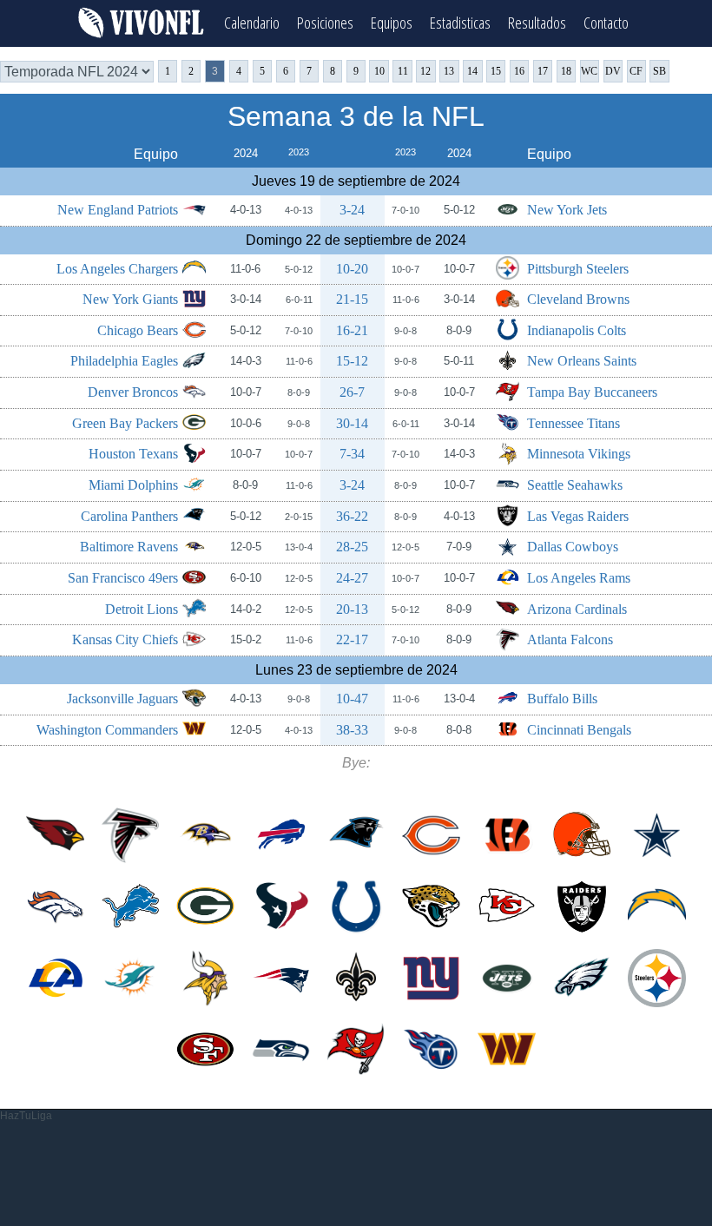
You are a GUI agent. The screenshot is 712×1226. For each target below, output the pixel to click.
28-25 (352, 546)
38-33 (352, 729)
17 (542, 71)
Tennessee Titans (573, 423)
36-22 (352, 516)
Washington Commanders (107, 729)
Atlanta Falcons (570, 639)
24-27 (352, 577)
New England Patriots (117, 209)
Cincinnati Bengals (579, 729)
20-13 (352, 609)
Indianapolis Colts (576, 330)
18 (566, 71)
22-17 (352, 639)
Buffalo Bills (562, 698)
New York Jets (567, 209)
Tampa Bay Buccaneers (592, 392)
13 (449, 71)
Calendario (252, 22)
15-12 (352, 360)
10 (379, 71)
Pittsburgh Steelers (578, 268)
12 (425, 71)
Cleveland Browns (578, 299)
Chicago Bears (137, 330)
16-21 (352, 330)
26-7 (352, 392)
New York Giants (130, 299)
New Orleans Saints (581, 360)
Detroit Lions (141, 609)
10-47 (352, 698)
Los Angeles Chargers (117, 268)
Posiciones (325, 22)
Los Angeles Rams (578, 577)
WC (589, 71)
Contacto (606, 22)
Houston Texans (133, 453)
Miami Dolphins (133, 485)
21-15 (352, 299)
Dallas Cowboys (572, 546)
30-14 (352, 423)
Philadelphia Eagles (124, 360)
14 (472, 71)
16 (519, 71)
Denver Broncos (133, 392)
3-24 (352, 209)
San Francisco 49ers (123, 577)
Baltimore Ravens (129, 546)
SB (659, 71)
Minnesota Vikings (578, 453)
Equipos (391, 22)
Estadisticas (460, 22)
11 (403, 71)
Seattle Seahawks (575, 485)
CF (636, 71)
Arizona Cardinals (577, 609)
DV (613, 71)
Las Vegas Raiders (578, 516)
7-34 (352, 453)
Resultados (537, 22)
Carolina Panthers (129, 516)
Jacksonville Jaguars (122, 698)
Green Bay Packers (125, 423)
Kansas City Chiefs (125, 639)
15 (496, 71)
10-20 (352, 268)
